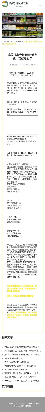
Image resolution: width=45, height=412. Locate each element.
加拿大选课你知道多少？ (14, 358)
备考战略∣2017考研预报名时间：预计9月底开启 (23, 380)
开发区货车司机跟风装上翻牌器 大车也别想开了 (23, 373)
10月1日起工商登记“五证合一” (16, 369)
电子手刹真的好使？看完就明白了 (17, 362)
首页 (12, 41)
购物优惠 (19, 41)
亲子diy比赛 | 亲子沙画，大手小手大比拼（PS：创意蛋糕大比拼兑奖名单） (23, 351)
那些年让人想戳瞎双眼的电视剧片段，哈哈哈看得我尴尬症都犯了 (23, 354)
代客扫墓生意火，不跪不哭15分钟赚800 (20, 377)
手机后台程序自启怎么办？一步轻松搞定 (20, 365)
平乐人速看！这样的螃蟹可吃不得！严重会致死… (23, 347)
